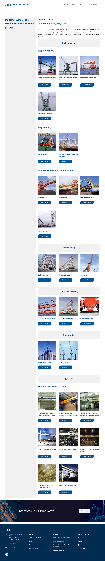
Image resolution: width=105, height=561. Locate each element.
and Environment (67, 537)
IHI (33, 541)
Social (55, 541)
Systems (60, 544)
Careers (79, 541)
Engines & (58, 550)
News (80, 4)
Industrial (55, 544)
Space (62, 550)
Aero (54, 550)
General (66, 544)
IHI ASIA (35, 537)
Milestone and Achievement (36, 544)
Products (74, 4)
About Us (66, 4)
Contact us (84, 511)
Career (90, 4)
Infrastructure (60, 541)
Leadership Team (33, 548)
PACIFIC (39, 537)
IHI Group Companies (83, 534)
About (31, 537)
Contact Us (96, 4)
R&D (85, 4)
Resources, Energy (58, 537)
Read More (44, 84)
